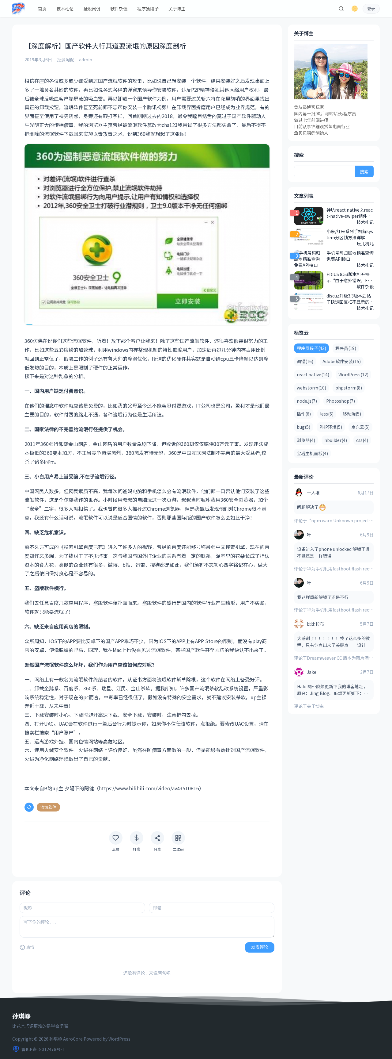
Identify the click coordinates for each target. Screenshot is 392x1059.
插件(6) (304, 414)
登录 (371, 8)
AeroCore (73, 1039)
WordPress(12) (353, 374)
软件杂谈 (118, 9)
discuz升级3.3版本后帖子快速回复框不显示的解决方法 (350, 299)
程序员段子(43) (311, 348)
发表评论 (259, 947)
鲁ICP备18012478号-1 (43, 1049)
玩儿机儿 (365, 243)
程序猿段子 (148, 9)
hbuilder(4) (335, 440)
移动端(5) (352, 414)
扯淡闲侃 (91, 9)
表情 (30, 947)
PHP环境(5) (330, 427)
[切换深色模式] (354, 8)
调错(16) (305, 361)
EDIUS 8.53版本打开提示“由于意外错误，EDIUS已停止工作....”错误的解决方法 (349, 277)
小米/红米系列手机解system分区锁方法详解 (349, 234)
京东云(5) (360, 427)
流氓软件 (48, 807)
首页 (42, 9)
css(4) (362, 440)
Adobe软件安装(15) (341, 361)
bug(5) (303, 427)
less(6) (327, 414)
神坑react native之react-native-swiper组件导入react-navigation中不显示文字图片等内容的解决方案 (350, 213)
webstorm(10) (311, 388)
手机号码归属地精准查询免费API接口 (350, 256)
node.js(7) (307, 401)
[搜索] (341, 8)
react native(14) (313, 374)
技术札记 (65, 9)
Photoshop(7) (340, 401)
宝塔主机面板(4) (312, 453)
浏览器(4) (306, 440)
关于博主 (177, 9)
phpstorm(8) (348, 388)
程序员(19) (345, 348)
